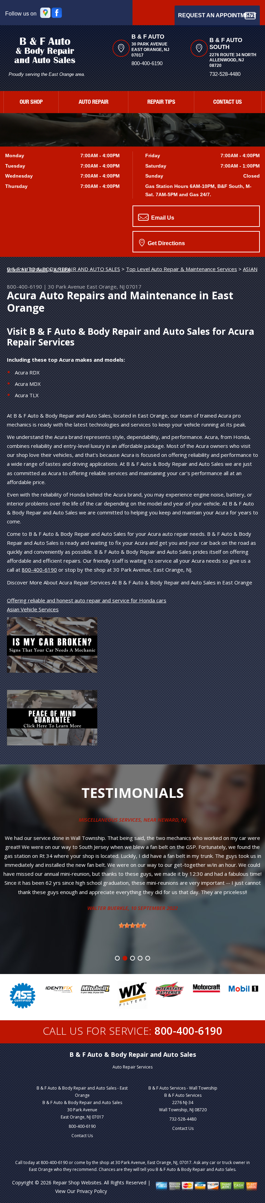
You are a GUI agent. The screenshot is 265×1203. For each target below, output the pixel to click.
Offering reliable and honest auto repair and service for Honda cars (86, 600)
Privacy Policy (92, 1191)
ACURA (61, 269)
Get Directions (165, 243)
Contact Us (82, 1136)
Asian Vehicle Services (33, 609)
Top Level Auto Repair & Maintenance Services (181, 268)
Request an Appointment (217, 15)
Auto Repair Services (132, 1067)
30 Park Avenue (66, 286)
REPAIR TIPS (161, 103)
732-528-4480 (182, 1119)
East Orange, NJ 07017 (114, 286)
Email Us (162, 218)
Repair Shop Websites (77, 1182)
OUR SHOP (31, 103)
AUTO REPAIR (93, 103)
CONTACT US (227, 103)
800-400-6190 (147, 63)
